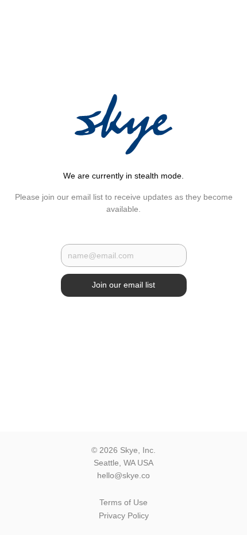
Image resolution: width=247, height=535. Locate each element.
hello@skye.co (123, 475)
